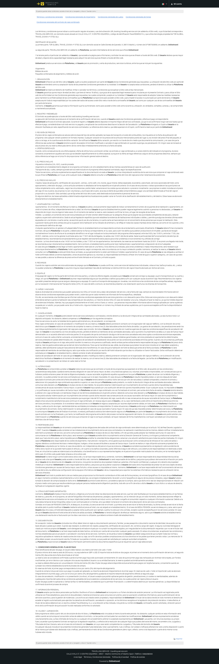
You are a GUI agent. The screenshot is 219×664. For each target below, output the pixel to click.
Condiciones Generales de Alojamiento (80, 17)
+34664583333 (147, 654)
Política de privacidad (120, 657)
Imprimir (178, 639)
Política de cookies (137, 657)
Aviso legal (78, 657)
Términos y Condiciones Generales (97, 657)
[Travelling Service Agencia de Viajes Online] (47, 4)
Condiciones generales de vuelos (110, 17)
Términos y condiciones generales (50, 17)
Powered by (109, 661)
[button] (164, 4)
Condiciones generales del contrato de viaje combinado (58, 22)
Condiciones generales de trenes (138, 17)
